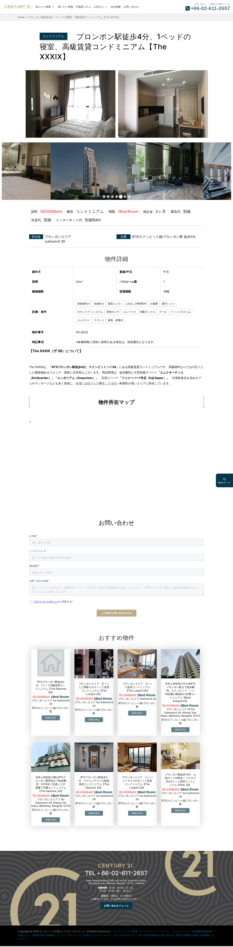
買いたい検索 (65, 6)
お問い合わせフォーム (116, 905)
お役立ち (99, 6)
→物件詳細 (51, 717)
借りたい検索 (43, 6)
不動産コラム (83, 6)
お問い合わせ (131, 6)
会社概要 (116, 6)
